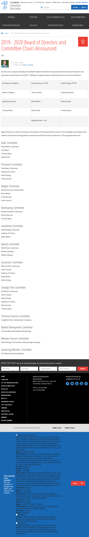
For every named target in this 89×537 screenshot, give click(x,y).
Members (4, 417)
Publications (56, 2)
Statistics (21, 515)
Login (76, 7)
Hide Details (68, 484)
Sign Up (83, 7)
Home (2, 33)
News (7, 33)
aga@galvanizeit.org (73, 379)
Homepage (11, 17)
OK (82, 483)
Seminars (48, 2)
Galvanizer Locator (27, 2)
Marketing (22, 523)
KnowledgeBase (6, 395)
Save (74, 483)
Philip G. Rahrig (28, 65)
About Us (4, 398)
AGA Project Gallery (68, 2)
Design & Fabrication (8, 386)
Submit (82, 369)
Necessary (27, 435)
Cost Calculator (39, 2)
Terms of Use (56, 428)
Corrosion (4, 380)
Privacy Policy (70, 428)
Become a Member (82, 2)
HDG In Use (4, 389)
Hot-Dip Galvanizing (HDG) (9, 383)
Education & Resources (8, 392)
